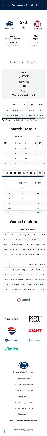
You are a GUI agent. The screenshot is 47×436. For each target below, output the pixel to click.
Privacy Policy (23, 379)
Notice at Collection (23, 409)
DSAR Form (23, 397)
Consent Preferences (23, 385)
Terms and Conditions (23, 391)
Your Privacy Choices (23, 403)
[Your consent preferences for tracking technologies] (4, 431)
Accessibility (23, 414)
